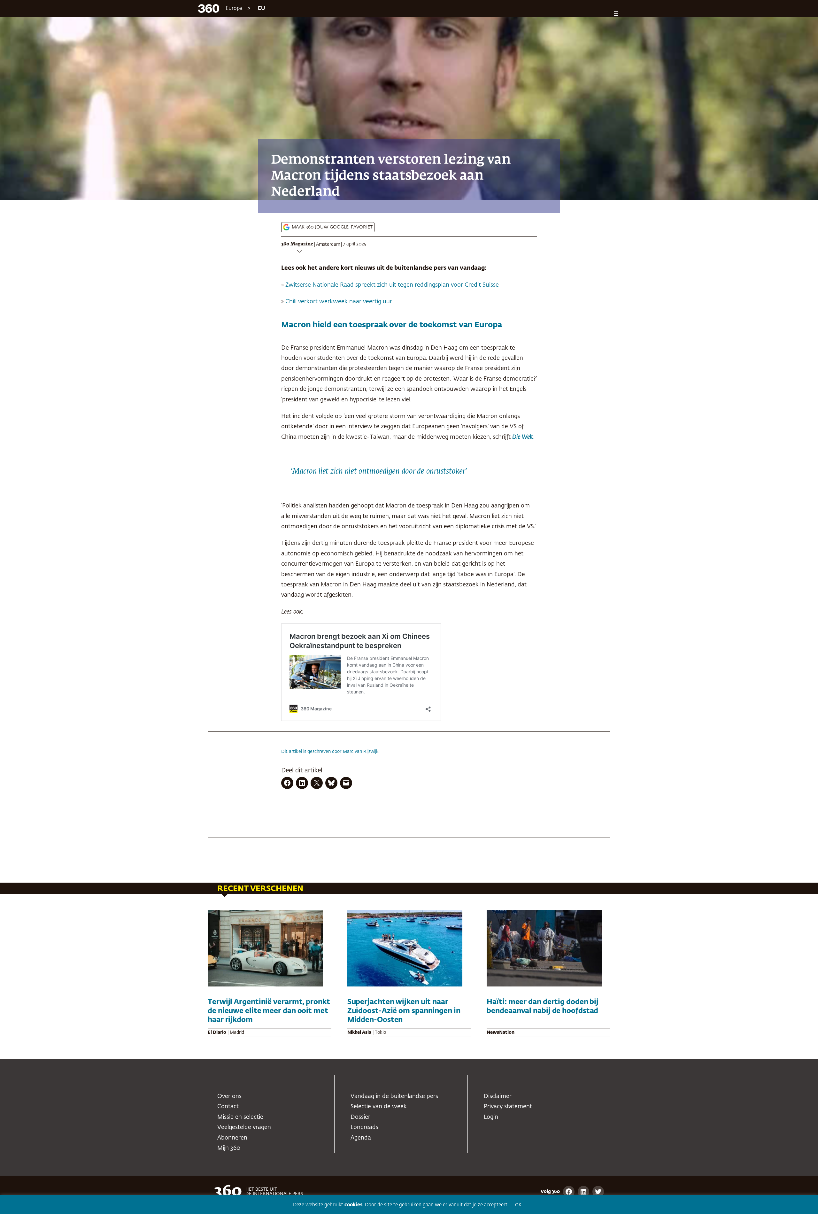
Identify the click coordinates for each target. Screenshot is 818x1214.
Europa (234, 8)
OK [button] (518, 1205)
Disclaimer (498, 1096)
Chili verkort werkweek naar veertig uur (338, 302)
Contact (228, 1107)
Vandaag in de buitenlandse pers (394, 1096)
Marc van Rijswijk (361, 751)
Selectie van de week (379, 1107)
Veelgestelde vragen (244, 1127)
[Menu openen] (616, 13)
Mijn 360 (228, 1148)
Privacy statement (508, 1107)
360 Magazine (297, 244)
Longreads (364, 1127)
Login (491, 1117)
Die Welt (522, 437)
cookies (353, 1204)
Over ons (229, 1096)
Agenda (361, 1138)
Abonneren (232, 1138)
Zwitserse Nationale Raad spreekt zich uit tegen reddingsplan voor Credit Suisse (391, 285)
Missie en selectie (240, 1117)
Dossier (360, 1117)
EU (261, 8)
